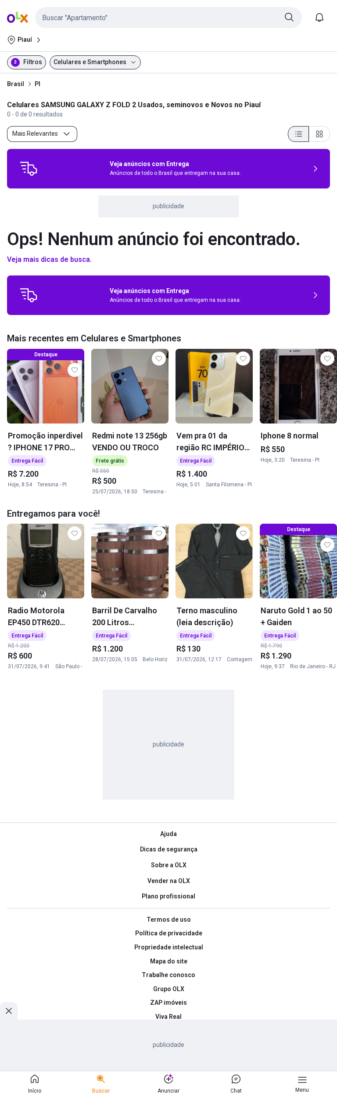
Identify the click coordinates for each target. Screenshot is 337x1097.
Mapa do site (168, 961)
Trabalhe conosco (168, 974)
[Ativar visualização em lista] (298, 134)
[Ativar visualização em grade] (319, 134)
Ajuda (168, 833)
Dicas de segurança (168, 849)
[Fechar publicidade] (9, 1011)
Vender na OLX (168, 880)
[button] (168, 17)
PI (37, 84)
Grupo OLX (168, 988)
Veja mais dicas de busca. (49, 259)
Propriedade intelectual (168, 947)
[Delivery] (28, 168)
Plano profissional (168, 896)
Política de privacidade (168, 933)
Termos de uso (169, 919)
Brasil (15, 84)
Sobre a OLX (168, 865)
